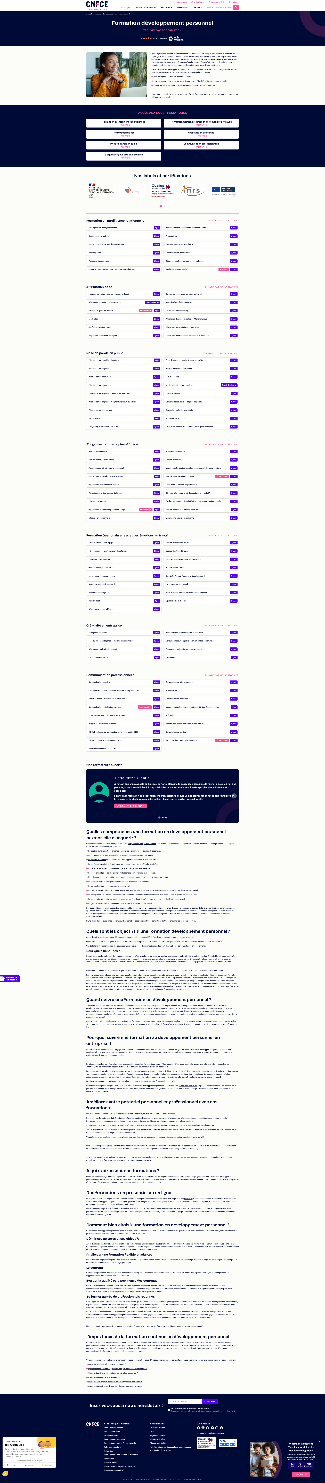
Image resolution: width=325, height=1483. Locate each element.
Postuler (234, 2)
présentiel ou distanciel (200, 72)
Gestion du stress (207, 56)
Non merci (11, 1465)
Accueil (89, 14)
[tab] (161, 206)
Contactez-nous (181, 2)
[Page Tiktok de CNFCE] (221, 1427)
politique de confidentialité (225, 1411)
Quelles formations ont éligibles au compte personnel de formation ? (117, 1369)
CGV (152, 1431)
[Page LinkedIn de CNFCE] (207, 1427)
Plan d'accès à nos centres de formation (121, 1455)
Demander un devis (112, 1431)
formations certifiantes (166, 1326)
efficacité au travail (153, 1064)
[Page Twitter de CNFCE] (203, 1427)
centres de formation (120, 1209)
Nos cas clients (110, 1462)
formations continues (188, 1086)
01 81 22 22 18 (199, 2)
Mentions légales (157, 1439)
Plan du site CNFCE (158, 1443)
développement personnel (113, 1071)
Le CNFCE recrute (157, 1428)
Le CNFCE (197, 7)
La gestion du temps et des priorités (103, 851)
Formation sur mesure (146, 7)
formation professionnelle (100, 1049)
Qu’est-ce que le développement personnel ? (107, 1364)
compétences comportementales (142, 844)
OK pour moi (47, 1465)
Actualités (108, 1451)
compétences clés (153, 946)
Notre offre (166, 7)
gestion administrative (141, 1160)
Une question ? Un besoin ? (12, 978)
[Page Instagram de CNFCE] (212, 1427)
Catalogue (126, 7)
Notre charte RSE (157, 1424)
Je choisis (29, 1465)
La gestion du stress (97, 860)
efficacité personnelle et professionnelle (186, 1179)
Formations (97, 14)
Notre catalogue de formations (117, 1424)
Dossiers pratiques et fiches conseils (120, 1443)
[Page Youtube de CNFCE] (216, 1427)
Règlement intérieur (158, 1435)
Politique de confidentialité (192, 1479)
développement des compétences (103, 1081)
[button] (5, 1474)
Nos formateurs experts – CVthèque (119, 1466)
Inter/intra (188, 1198)
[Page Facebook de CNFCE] (198, 1427)
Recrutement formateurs (114, 1439)
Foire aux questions (112, 1447)
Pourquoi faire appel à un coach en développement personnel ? (115, 1382)
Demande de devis (217, 2)
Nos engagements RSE (114, 1470)
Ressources (182, 7)
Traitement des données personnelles (166, 1479)
